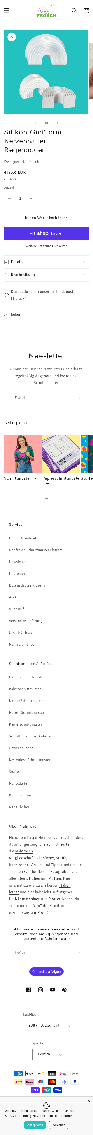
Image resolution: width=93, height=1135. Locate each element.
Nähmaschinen (27, 899)
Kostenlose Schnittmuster (29, 760)
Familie (30, 872)
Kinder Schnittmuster (26, 701)
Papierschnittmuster (61, 481)
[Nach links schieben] (36, 123)
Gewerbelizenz (21, 748)
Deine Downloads (23, 538)
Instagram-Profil (33, 913)
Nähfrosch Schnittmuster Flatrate (36, 550)
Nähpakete (18, 783)
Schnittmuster (17, 478)
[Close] (89, 1100)
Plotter (54, 899)
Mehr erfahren (65, 1116)
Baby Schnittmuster (25, 689)
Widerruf (16, 609)
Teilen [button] (15, 314)
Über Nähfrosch (22, 632)
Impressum (18, 573)
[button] (7, 11)
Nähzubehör (19, 807)
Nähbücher (45, 858)
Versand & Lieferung (25, 621)
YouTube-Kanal (46, 906)
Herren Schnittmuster (26, 712)
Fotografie (59, 872)
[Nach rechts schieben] (57, 123)
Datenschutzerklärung (27, 585)
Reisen (43, 872)
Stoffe (14, 771)
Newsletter (18, 562)
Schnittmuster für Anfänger (31, 736)
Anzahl (9, 188)
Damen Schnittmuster (27, 677)
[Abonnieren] (78, 398)
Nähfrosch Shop (22, 644)
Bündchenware (21, 795)
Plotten (55, 879)
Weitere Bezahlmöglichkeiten (46, 246)
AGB (12, 597)
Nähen (34, 879)
